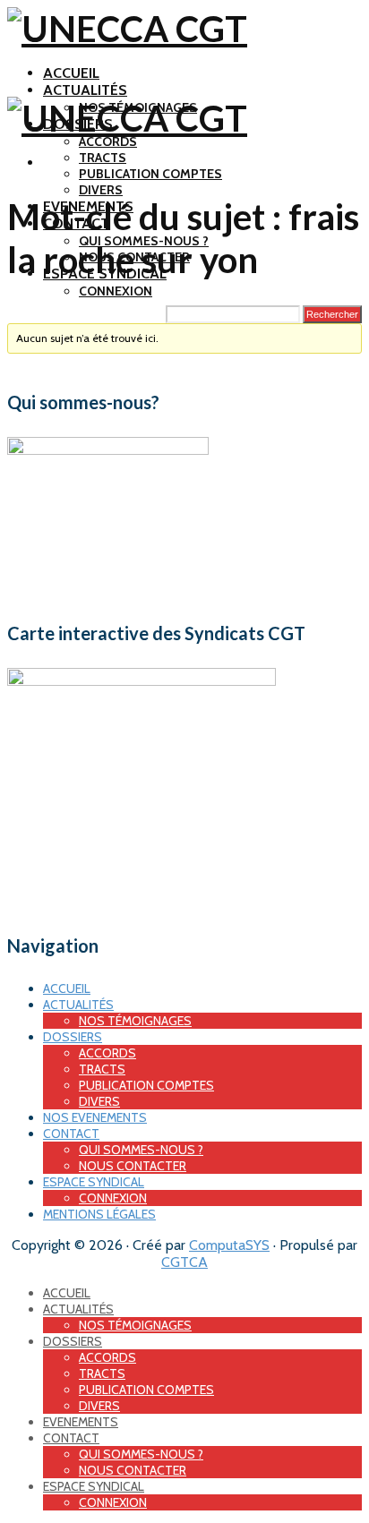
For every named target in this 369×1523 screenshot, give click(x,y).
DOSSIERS (72, 1037)
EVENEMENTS (80, 1422)
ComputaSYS (229, 1244)
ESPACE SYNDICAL (93, 1182)
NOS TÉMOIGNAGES (135, 1021)
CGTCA (184, 1262)
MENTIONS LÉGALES (99, 1214)
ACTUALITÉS (85, 89)
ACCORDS (108, 141)
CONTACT (71, 1133)
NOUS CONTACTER (132, 1166)
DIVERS (101, 190)
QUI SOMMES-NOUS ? (141, 1150)
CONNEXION (115, 291)
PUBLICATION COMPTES (150, 174)
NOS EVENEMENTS (95, 1117)
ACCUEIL (71, 72)
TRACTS (102, 158)
